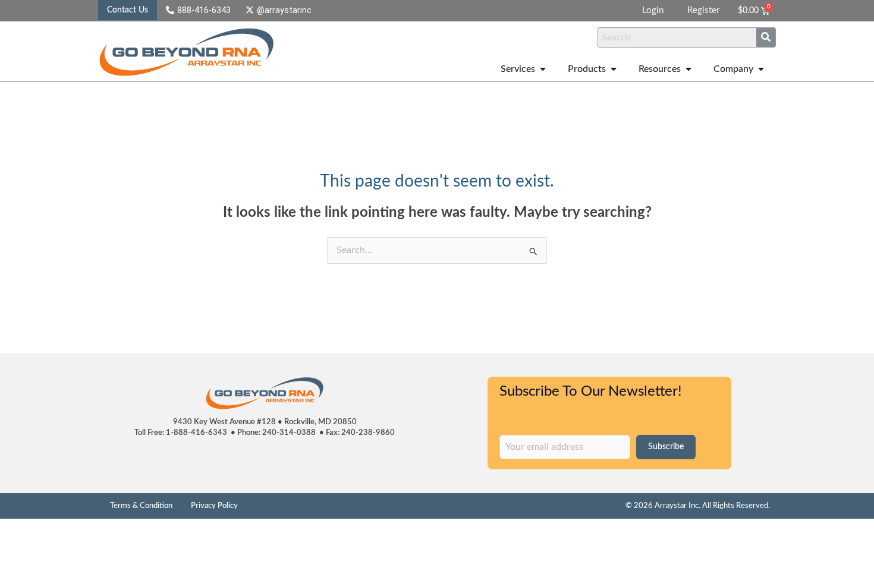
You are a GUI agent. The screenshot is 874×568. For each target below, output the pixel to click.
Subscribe (666, 447)
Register (703, 10)
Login (653, 10)
